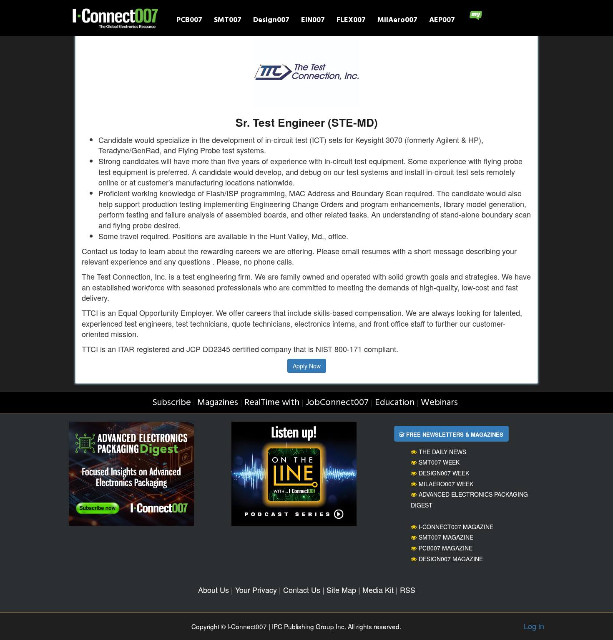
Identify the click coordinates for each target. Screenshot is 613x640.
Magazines (217, 402)
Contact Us (301, 589)
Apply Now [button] (307, 366)
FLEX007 (351, 21)
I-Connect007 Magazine (456, 526)
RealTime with (271, 402)
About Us (213, 589)
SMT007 (227, 21)
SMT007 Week (439, 462)
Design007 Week (444, 473)
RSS (407, 589)
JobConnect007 (337, 402)
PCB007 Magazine (445, 548)
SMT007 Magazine (446, 537)
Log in (534, 625)
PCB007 (189, 21)
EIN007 (313, 21)
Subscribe (171, 402)
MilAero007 (397, 21)
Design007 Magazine (451, 559)
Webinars (439, 402)
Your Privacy (256, 589)
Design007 (271, 21)
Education (395, 402)
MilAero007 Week (446, 484)
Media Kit (378, 589)
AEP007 (442, 21)
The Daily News (442, 452)
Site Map (341, 589)
